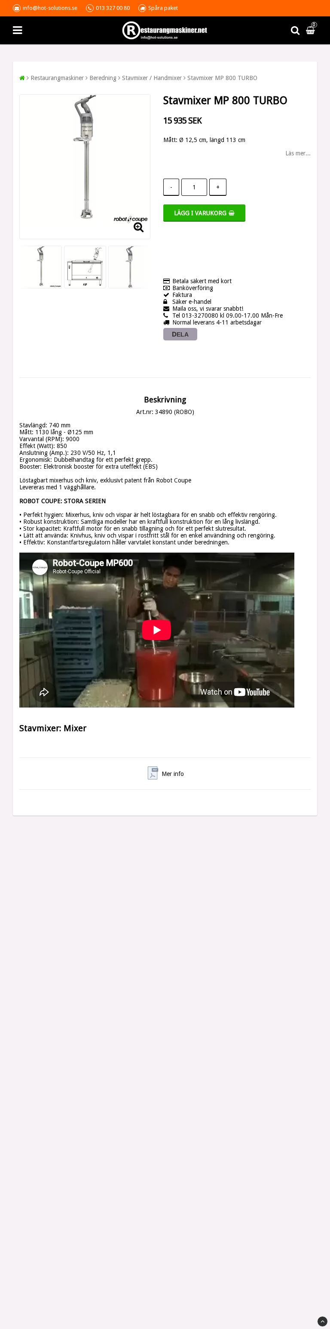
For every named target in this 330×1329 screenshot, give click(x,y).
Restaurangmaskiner (57, 77)
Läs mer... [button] (298, 153)
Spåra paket (163, 8)
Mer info (173, 773)
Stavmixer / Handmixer (152, 77)
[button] (311, 30)
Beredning (102, 77)
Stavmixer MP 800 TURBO (222, 77)
